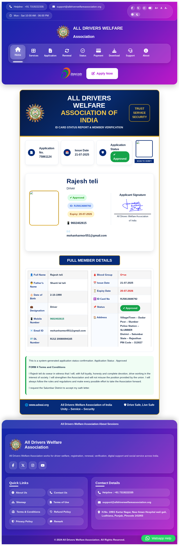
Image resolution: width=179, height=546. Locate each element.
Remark (58, 521)
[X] (23, 465)
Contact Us (60, 492)
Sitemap (21, 502)
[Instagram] (33, 465)
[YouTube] (42, 465)
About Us (21, 492)
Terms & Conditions (28, 511)
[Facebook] (13, 465)
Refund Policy (62, 511)
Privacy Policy (24, 521)
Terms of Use (61, 502)
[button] (158, 538)
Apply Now (104, 73)
